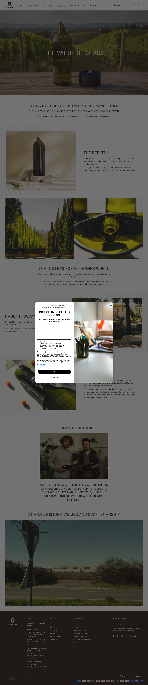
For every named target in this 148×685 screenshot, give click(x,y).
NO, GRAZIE (54, 378)
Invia (54, 372)
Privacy (57, 363)
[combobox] (40, 337)
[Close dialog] (111, 304)
